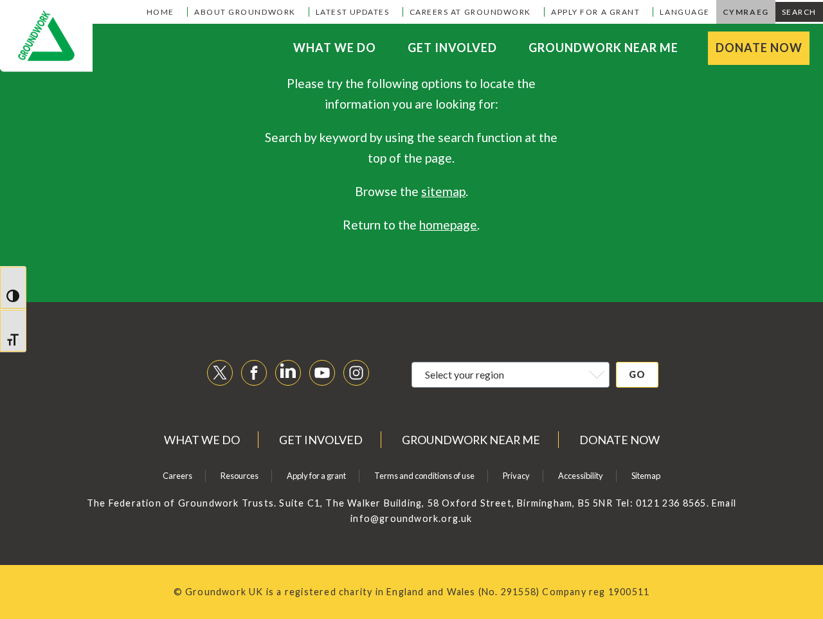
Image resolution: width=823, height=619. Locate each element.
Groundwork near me (603, 47)
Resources (239, 476)
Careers (177, 476)
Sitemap (645, 476)
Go (637, 374)
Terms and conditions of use (424, 476)
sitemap (443, 191)
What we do (334, 47)
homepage (448, 224)
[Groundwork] (46, 36)
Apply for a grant (595, 12)
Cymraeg (746, 12)
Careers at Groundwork (471, 12)
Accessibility (580, 476)
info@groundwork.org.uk (411, 518)
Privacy (516, 476)
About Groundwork (245, 12)
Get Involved (452, 47)
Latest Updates (353, 12)
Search (799, 12)
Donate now (759, 47)
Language (684, 12)
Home (160, 12)
